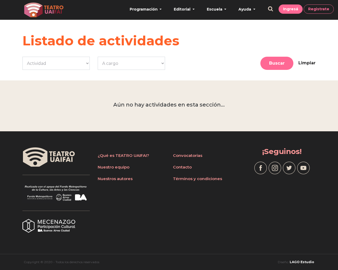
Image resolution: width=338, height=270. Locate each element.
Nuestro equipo (113, 167)
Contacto (182, 167)
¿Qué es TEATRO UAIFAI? (123, 155)
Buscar (277, 63)
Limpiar (307, 62)
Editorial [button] (182, 9)
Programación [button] (144, 9)
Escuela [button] (215, 9)
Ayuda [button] (245, 9)
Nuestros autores (115, 178)
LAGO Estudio (302, 262)
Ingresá (290, 9)
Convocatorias (187, 155)
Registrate (318, 9)
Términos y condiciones (197, 178)
